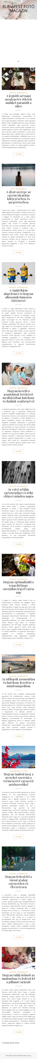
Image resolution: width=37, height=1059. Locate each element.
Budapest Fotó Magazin (19, 9)
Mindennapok (22, 93)
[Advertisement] (18, 39)
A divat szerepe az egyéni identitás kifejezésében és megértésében (18, 197)
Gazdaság (12, 676)
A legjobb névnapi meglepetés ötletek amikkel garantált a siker (18, 101)
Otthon (24, 771)
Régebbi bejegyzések (11, 1043)
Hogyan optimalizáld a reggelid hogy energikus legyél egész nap (18, 587)
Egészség (12, 388)
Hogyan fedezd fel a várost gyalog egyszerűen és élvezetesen (18, 882)
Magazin (13, 93)
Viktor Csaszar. (27, 1055)
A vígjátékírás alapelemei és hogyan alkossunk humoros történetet (18, 295)
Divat (13, 189)
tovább (19, 154)
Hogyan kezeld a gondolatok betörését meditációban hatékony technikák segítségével (19, 396)
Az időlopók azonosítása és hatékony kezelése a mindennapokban (18, 682)
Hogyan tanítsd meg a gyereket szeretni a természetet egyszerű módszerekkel (18, 779)
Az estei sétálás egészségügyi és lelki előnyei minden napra (18, 492)
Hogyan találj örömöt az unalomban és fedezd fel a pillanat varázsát (18, 978)
